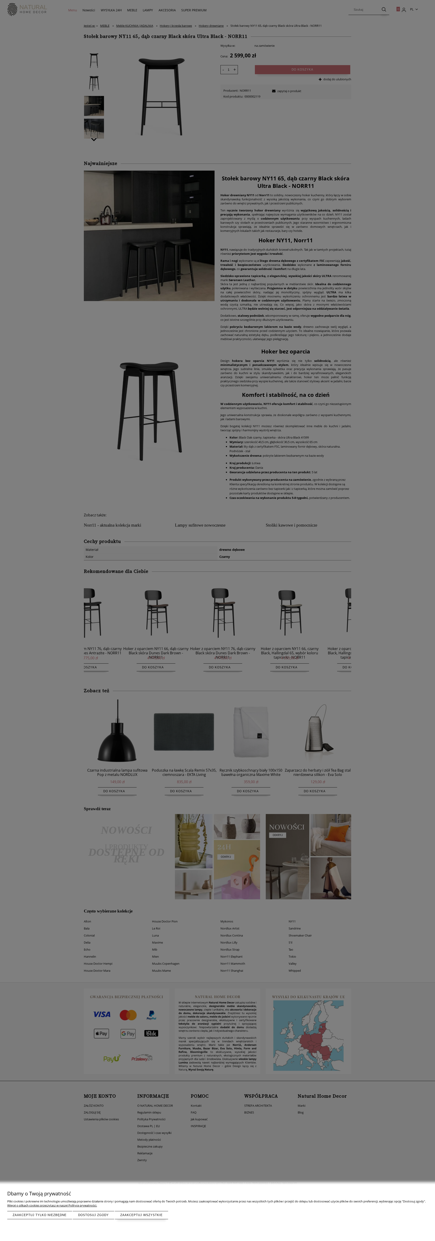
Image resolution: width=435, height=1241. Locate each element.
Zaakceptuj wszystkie (141, 1215)
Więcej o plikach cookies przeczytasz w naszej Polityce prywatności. (52, 1205)
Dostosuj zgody (93, 1215)
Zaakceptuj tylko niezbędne (40, 1215)
